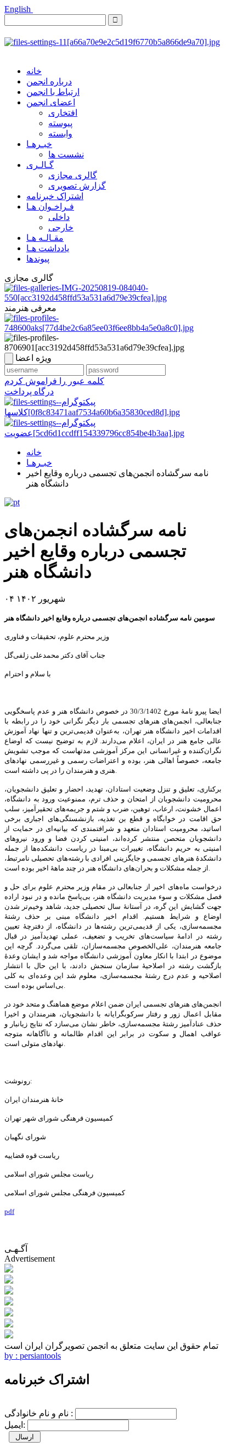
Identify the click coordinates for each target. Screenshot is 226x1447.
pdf (9, 1211)
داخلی (59, 217)
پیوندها (37, 258)
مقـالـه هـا (45, 237)
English (18, 9)
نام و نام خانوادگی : (38, 1413)
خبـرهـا (39, 144)
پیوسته (60, 123)
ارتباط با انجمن (53, 92)
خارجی (61, 227)
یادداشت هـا (47, 248)
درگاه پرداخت (29, 391)
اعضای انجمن (50, 102)
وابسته (60, 133)
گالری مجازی (72, 175)
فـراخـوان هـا (50, 206)
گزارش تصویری (77, 185)
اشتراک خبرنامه (54, 196)
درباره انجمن (49, 81)
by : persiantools (32, 1355)
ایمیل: (14, 1424)
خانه (34, 71)
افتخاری (62, 112)
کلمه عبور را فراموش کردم (54, 381)
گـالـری (40, 164)
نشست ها (66, 154)
